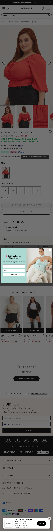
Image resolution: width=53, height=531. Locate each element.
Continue (14, 274)
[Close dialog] (50, 250)
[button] (49, 518)
